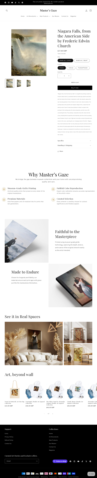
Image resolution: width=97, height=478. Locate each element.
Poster (62, 68)
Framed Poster (83, 68)
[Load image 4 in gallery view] (19, 83)
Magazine (52, 450)
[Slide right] (53, 414)
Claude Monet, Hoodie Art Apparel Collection (75, 402)
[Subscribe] (37, 461)
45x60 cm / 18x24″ (82, 60)
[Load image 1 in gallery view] (9, 83)
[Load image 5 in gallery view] (28, 83)
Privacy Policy (9, 437)
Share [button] (61, 151)
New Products (53, 440)
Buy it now (75, 88)
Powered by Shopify (34, 477)
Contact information (73, 477)
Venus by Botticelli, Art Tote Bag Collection (14, 402)
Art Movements (53, 437)
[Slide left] (44, 414)
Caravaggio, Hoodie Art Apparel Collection (35, 402)
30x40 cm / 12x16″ (65, 60)
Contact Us (8, 444)
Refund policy (44, 477)
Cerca (6, 434)
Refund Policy (9, 440)
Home (51, 434)
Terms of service (62, 477)
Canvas (71, 68)
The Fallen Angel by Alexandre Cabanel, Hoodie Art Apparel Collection (55, 403)
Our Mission (52, 444)
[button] (7, 11)
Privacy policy (53, 477)
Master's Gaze (25, 477)
